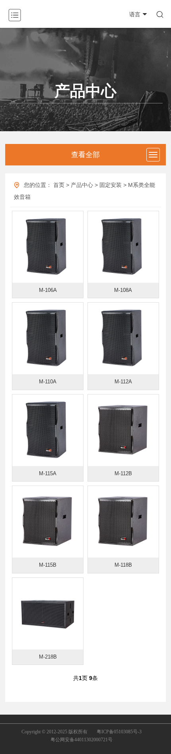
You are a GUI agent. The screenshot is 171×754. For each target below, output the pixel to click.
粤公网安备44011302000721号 (82, 739)
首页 (58, 185)
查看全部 (85, 155)
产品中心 (82, 185)
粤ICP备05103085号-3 (119, 732)
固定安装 (110, 185)
